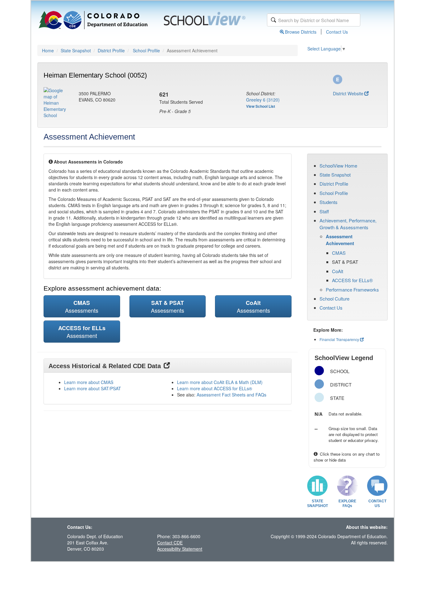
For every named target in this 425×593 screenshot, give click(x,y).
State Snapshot (76, 50)
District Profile (111, 50)
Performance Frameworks (352, 289)
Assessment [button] (81, 331)
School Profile (146, 50)
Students (329, 202)
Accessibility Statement (179, 549)
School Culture (334, 298)
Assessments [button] (81, 306)
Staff (324, 211)
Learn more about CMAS (88, 382)
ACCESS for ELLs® (352, 280)
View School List (260, 106)
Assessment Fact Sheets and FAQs (231, 394)
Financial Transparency (339, 339)
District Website (348, 93)
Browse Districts (300, 32)
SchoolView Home (338, 165)
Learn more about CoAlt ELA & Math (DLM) (220, 382)
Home (48, 50)
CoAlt (337, 271)
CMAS (339, 252)
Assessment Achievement (340, 240)
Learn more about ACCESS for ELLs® (214, 388)
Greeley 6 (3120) (263, 100)
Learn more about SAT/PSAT (92, 388)
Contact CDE (170, 542)
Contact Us (337, 32)
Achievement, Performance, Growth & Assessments (348, 223)
